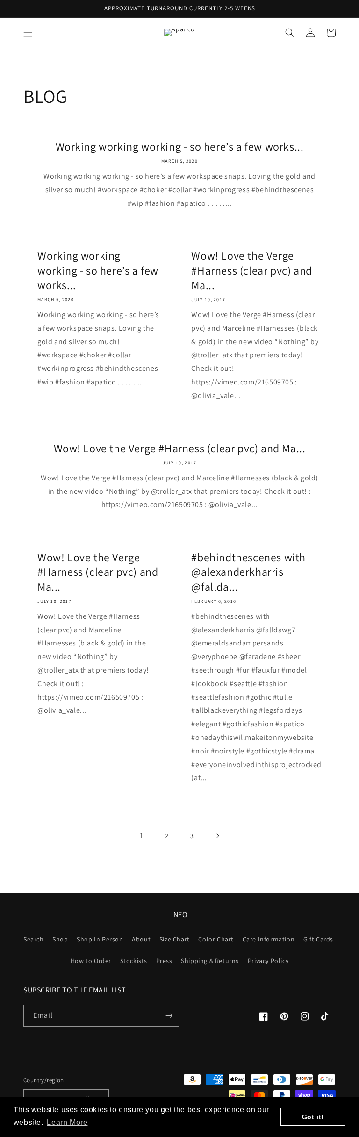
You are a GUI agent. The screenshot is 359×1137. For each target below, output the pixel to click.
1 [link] (142, 835)
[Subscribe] (168, 1016)
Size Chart (174, 939)
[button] (28, 32)
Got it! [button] (313, 1117)
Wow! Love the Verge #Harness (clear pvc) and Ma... (251, 270)
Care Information (269, 939)
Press (164, 960)
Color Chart (216, 939)
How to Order (91, 960)
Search (33, 939)
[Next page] (217, 836)
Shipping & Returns (210, 960)
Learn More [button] (67, 1122)
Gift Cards (318, 939)
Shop (60, 939)
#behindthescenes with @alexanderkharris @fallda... (248, 572)
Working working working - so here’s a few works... (180, 146)
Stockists (133, 960)
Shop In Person (100, 939)
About (141, 939)
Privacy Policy (268, 960)
